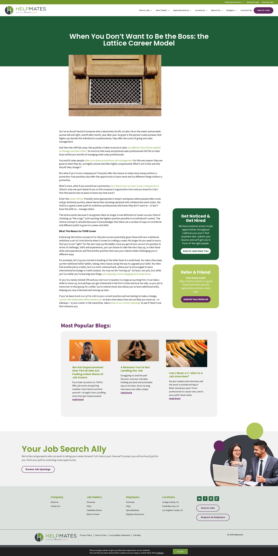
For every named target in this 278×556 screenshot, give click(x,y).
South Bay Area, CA (170, 506)
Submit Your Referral (195, 299)
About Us (215, 10)
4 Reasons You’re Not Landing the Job (135, 368)
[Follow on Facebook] (205, 498)
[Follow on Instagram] (211, 498)
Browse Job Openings (38, 469)
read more (78, 399)
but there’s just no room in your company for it (135, 186)
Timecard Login (267, 2)
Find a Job (144, 10)
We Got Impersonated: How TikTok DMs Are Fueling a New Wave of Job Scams (88, 372)
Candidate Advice (94, 510)
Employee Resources (233, 2)
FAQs (89, 506)
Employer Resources (135, 514)
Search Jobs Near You (196, 251)
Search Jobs (263, 10)
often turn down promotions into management (109, 160)
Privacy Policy (86, 535)
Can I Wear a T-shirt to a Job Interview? (186, 374)
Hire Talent (161, 10)
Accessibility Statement (119, 535)
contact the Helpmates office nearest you (80, 299)
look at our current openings (125, 302)
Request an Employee (213, 517)
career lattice (76, 198)
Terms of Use (100, 535)
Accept (180, 551)
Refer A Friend (93, 514)
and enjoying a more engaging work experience (126, 274)
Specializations (181, 10)
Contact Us (246, 10)
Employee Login (253, 2)
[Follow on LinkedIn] (199, 498)
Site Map (137, 535)
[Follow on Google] (216, 498)
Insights (230, 10)
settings (160, 553)
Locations (200, 10)
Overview (91, 502)
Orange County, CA (170, 502)
